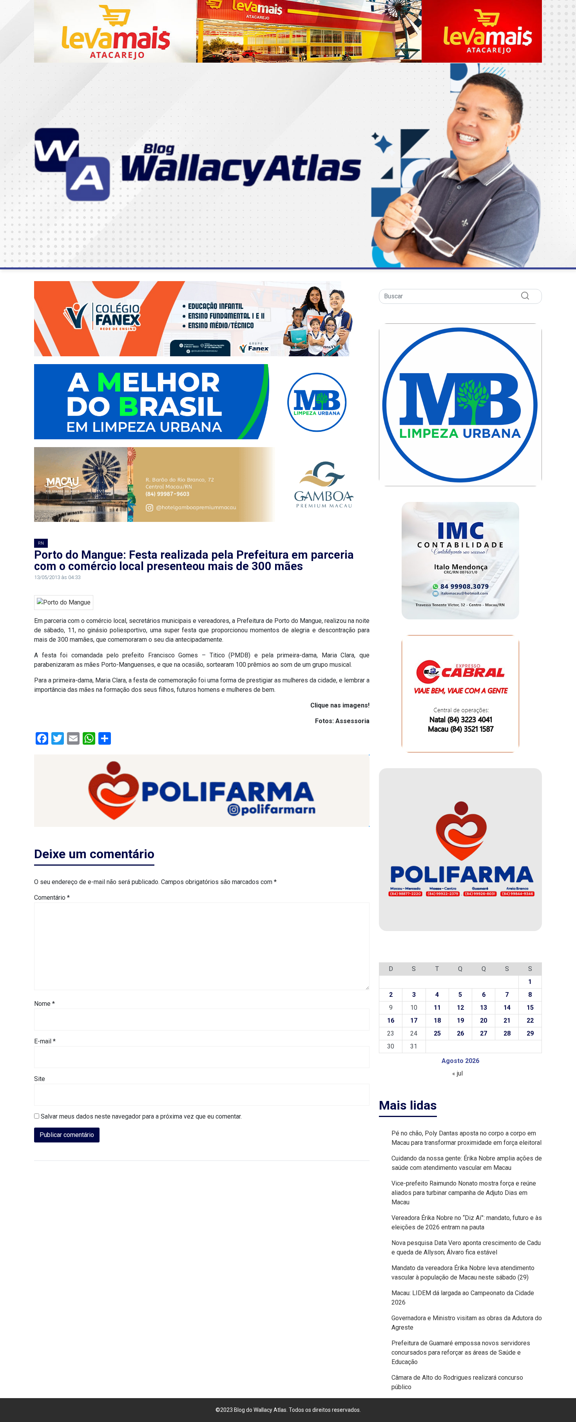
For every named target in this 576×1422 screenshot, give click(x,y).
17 (413, 1020)
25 (437, 1033)
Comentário (52, 897)
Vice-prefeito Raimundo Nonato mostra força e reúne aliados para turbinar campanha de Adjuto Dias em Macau (463, 1193)
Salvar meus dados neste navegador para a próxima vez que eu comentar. (141, 1116)
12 (460, 1007)
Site (39, 1079)
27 (483, 1033)
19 (460, 1020)
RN (41, 543)
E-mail (45, 1041)
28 (507, 1033)
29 (530, 1033)
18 (437, 1020)
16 (390, 1020)
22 (530, 1020)
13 (483, 1007)
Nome (44, 1003)
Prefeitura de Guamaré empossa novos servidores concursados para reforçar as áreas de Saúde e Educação (460, 1352)
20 (483, 1020)
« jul (457, 1073)
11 (437, 1007)
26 (460, 1033)
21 (507, 1020)
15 (530, 1007)
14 (507, 1007)
